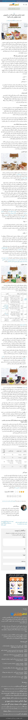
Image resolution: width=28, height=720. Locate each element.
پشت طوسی (25, 299)
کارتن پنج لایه (13, 213)
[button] (26, 4)
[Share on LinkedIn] (8, 496)
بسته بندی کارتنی (11, 704)
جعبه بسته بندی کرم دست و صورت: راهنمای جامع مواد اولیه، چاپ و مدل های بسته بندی (12, 651)
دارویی (3, 308)
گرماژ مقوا (22, 324)
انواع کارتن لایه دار (22, 688)
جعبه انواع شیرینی (6, 305)
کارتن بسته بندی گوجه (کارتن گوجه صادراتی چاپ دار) (12, 677)
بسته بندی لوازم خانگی (16, 698)
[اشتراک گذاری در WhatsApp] (20, 496)
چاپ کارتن (20, 714)
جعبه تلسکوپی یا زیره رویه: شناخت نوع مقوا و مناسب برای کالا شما (13, 655)
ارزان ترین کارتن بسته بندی (11, 686)
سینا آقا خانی (8, 20)
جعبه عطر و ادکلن (14, 706)
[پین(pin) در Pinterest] (10, 496)
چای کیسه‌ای (6, 314)
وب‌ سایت (23, 561)
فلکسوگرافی (4, 247)
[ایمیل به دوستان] (13, 496)
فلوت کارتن (24, 177)
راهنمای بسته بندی (13, 708)
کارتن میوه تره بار (6, 714)
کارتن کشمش (10, 261)
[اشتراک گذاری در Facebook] (18, 496)
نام (24, 548)
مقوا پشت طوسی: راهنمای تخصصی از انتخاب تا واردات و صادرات (13, 664)
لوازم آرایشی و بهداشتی (5, 307)
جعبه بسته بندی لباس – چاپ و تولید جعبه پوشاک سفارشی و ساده (12, 673)
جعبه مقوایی (9, 706)
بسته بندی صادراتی (8, 691)
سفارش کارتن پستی (6, 708)
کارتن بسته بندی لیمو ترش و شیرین (13, 259)
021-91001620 (12, 1)
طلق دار (22, 216)
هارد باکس (24, 387)
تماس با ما (17, 487)
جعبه (21, 501)
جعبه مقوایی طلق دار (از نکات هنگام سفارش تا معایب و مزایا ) (13, 668)
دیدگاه (23, 537)
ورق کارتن (18, 174)
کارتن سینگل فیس (12, 211)
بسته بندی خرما (10, 688)
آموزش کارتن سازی (11, 501)
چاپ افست (20, 249)
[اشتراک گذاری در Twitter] (15, 496)
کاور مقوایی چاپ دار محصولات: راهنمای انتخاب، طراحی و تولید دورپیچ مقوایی (12, 646)
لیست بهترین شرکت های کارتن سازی (16, 711)
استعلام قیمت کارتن (4, 686)
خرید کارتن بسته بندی (21, 708)
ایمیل (24, 555)
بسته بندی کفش (19, 706)
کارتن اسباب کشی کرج (13, 714)
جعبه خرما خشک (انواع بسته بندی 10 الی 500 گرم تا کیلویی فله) (7, 523)
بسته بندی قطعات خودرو (12, 693)
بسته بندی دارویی (15, 691)
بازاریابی (16, 688)
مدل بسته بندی (5, 501)
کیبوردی (6, 214)
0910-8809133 (5, 1)
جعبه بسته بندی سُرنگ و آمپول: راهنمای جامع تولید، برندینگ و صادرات (12, 659)
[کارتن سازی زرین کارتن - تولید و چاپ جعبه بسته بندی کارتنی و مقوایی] (14, 4)
